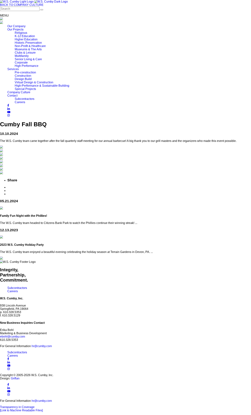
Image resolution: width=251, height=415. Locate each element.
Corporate (21, 62)
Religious (21, 32)
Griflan (15, 378)
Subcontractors (24, 98)
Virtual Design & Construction (34, 82)
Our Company (16, 26)
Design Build (23, 79)
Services (13, 69)
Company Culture (18, 92)
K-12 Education (25, 36)
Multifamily (22, 55)
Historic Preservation (28, 42)
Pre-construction (25, 72)
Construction (23, 75)
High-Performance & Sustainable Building (42, 85)
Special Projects (25, 88)
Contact (12, 95)
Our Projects (15, 29)
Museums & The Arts (28, 49)
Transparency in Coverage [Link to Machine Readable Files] (21, 408)
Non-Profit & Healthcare (30, 46)
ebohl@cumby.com (12, 336)
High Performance (26, 65)
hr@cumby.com (42, 346)
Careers (20, 102)
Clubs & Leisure (25, 52)
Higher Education (26, 39)
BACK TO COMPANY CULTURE (22, 4)
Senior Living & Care (28, 59)
